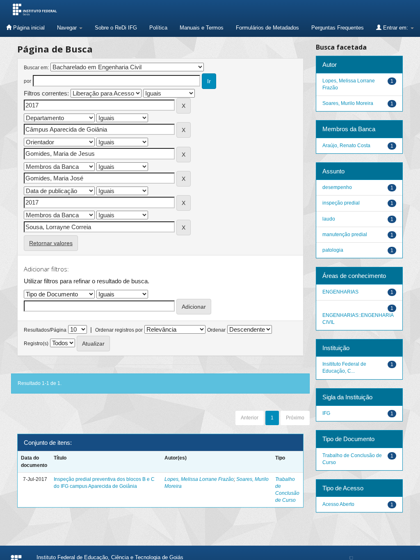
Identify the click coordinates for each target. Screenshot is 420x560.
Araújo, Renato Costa (346, 145)
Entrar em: (395, 28)
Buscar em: (36, 68)
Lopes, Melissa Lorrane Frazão (199, 479)
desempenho (337, 187)
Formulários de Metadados (267, 28)
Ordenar (216, 330)
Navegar (67, 28)
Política (158, 28)
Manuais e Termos (202, 28)
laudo (328, 219)
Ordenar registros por (119, 330)
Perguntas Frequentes (337, 28)
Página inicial (28, 28)
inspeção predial (341, 203)
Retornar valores (51, 243)
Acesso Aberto (338, 504)
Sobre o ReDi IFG (116, 28)
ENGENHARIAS (340, 292)
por (27, 81)
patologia (332, 250)
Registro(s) (36, 343)
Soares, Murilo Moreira (347, 103)
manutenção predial (344, 234)
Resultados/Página (45, 330)
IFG (326, 413)
